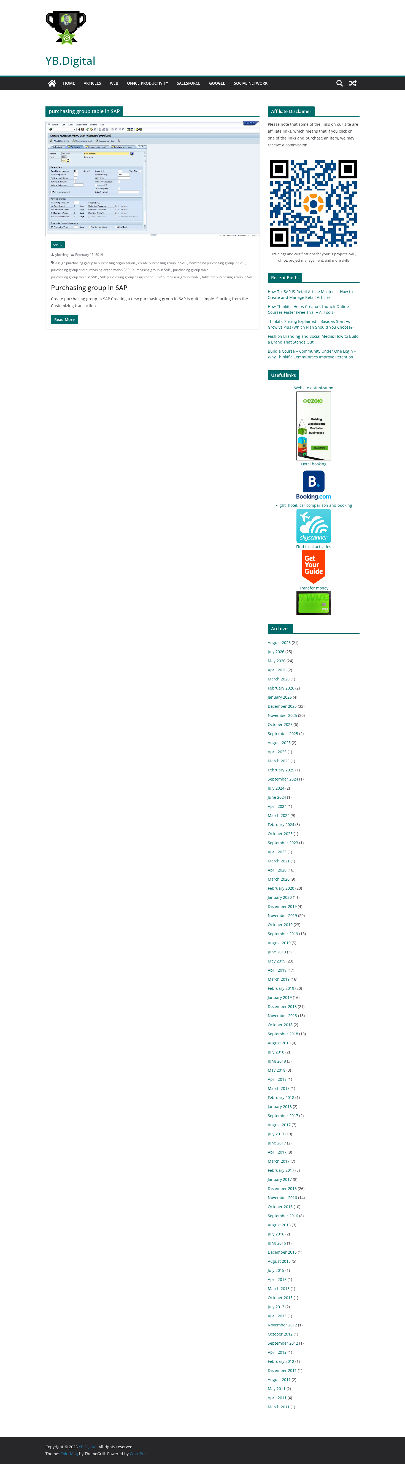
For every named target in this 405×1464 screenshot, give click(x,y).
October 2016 (280, 1206)
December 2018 (282, 1006)
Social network (251, 83)
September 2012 (283, 1343)
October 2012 (280, 1334)
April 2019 (277, 970)
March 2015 (279, 1288)
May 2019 (276, 961)
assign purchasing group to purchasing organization (95, 263)
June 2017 (277, 1143)
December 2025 (282, 706)
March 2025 (279, 760)
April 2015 (277, 1279)
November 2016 (282, 1197)
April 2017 (277, 1152)
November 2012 (282, 1325)
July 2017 (276, 1133)
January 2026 (280, 697)
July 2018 (276, 1052)
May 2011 (276, 1388)
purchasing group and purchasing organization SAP (90, 269)
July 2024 (276, 788)
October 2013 (280, 1297)
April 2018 (277, 1079)
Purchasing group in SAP (89, 287)
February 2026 (281, 688)
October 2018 (280, 1024)
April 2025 (277, 751)
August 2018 (279, 1042)
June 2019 (277, 951)
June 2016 (277, 1243)
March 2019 (279, 979)
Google (217, 83)
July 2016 (276, 1234)
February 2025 (281, 770)
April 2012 (277, 1352)
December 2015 (282, 1252)
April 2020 (277, 870)
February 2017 (281, 1170)
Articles (92, 83)
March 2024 (279, 815)
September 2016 (283, 1215)
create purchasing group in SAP (162, 263)
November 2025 (282, 715)
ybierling (62, 254)
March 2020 (279, 879)
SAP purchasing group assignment (126, 277)
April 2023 (277, 851)
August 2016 (279, 1224)
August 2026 (279, 642)
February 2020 (281, 888)
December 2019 (282, 906)
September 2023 (283, 842)
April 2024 (277, 806)
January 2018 (280, 1106)
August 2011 (279, 1379)
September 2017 (283, 1115)
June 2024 (277, 797)
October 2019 (280, 924)
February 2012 (281, 1361)
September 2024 (283, 779)
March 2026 (279, 679)
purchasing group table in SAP (74, 277)
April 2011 (277, 1397)
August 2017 (279, 1124)
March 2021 (279, 861)
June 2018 (277, 1061)
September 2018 (283, 1033)
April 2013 (277, 1315)
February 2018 (281, 1097)
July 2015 (276, 1270)
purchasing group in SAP (151, 269)
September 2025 (283, 733)
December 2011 (282, 1370)
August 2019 (279, 942)
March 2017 (279, 1161)
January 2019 (280, 997)
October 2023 (280, 833)
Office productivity (147, 83)
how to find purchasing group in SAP (216, 263)
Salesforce (188, 83)
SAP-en (58, 245)
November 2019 (282, 915)
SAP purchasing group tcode (177, 277)
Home (69, 83)
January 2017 (280, 1179)
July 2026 (276, 651)
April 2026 (277, 669)
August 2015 (279, 1261)
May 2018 (276, 1070)
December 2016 (282, 1188)
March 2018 (279, 1088)
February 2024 (281, 824)
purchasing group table (191, 269)
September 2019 (283, 933)
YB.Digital (70, 60)
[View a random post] (353, 83)
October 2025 (280, 724)
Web (114, 83)
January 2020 (280, 897)
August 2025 (279, 742)
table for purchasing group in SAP (227, 277)
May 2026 (276, 660)
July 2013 (276, 1306)
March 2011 (279, 1406)
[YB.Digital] (52, 83)
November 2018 (282, 1015)
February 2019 (281, 988)
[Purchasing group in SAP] (152, 178)
